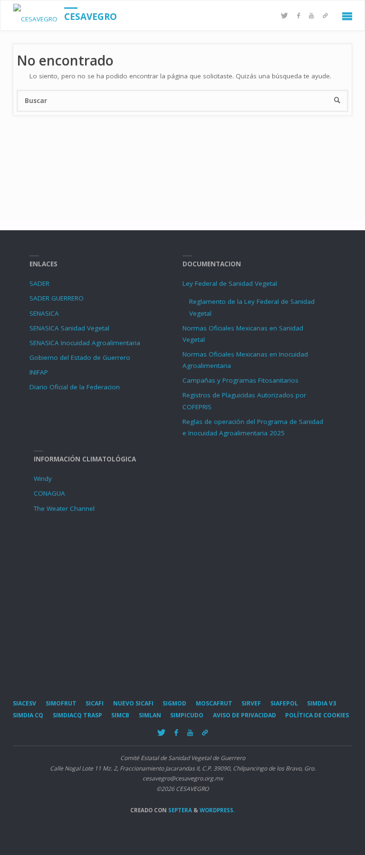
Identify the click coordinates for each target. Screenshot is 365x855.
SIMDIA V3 (321, 703)
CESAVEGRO (90, 16)
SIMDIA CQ (28, 715)
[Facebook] (299, 15)
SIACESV (24, 703)
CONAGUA (49, 493)
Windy (43, 478)
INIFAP (38, 372)
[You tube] (311, 15)
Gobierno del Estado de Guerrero (79, 357)
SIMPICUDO (186, 715)
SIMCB (120, 715)
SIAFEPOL (284, 703)
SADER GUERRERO (56, 298)
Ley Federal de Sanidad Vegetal (229, 283)
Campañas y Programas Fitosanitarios (240, 380)
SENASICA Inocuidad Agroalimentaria (84, 342)
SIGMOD (174, 703)
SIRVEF (251, 703)
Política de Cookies (317, 715)
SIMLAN (150, 715)
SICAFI (95, 703)
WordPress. (217, 810)
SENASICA (44, 313)
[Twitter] (285, 15)
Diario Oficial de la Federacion (74, 387)
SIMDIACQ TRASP (77, 715)
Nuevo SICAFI (133, 703)
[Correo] (325, 15)
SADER (39, 283)
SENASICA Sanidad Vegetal (69, 328)
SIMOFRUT (61, 703)
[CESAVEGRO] (35, 15)
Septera (179, 810)
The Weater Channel (64, 508)
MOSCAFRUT (214, 703)
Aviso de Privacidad (244, 715)
